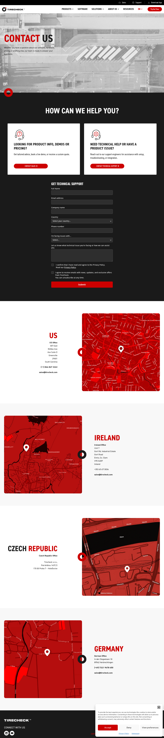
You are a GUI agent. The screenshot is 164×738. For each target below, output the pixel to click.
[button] (159, 707)
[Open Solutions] (103, 9)
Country (54, 217)
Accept (107, 727)
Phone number (57, 226)
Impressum (135, 733)
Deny (129, 727)
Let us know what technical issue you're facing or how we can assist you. (80, 246)
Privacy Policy (124, 733)
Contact (94, 734)
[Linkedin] (6, 733)
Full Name (55, 189)
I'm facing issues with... (61, 236)
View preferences (150, 727)
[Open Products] (73, 9)
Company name (58, 207)
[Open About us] (118, 9)
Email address (57, 198)
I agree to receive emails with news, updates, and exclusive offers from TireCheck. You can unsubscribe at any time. (83, 275)
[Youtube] (12, 733)
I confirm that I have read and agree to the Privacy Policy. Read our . (80, 266)
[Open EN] (141, 9)
